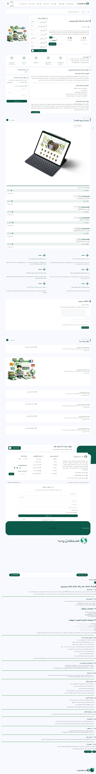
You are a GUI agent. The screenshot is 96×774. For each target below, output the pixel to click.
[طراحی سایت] (87, 548)
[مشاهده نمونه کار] (6, 193)
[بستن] (95, 582)
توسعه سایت (83, 556)
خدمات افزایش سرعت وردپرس (83, 347)
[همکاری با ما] (9, 562)
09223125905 (9, 83)
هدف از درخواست (74, 510)
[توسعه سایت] (87, 556)
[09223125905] (11, 575)
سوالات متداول (84, 567)
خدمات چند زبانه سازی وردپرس (83, 369)
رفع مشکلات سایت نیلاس (84, 219)
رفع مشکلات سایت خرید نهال (84, 187)
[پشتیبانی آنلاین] (92, 770)
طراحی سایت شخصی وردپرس (83, 404)
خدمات (83, 11)
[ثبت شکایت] (9, 570)
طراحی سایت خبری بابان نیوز (84, 198)
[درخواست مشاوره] (85, 574)
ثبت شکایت (85, 570)
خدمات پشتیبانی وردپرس (84, 392)
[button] (35, 112)
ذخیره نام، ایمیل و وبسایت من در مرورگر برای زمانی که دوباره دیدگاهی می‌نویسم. (74, 324)
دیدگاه (87, 317)
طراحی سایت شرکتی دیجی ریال (83, 241)
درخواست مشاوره (81, 574)
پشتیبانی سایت (83, 551)
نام (88, 319)
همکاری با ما (85, 562)
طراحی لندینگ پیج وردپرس (84, 416)
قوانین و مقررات (84, 565)
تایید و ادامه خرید (88, 751)
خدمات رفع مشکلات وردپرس (84, 428)
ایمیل (87, 321)
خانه (88, 11)
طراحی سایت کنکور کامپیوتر (84, 209)
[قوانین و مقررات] (9, 565)
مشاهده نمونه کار (10, 193)
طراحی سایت (83, 547)
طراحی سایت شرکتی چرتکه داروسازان (82, 230)
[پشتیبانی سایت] (87, 552)
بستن (94, 751)
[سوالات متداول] (9, 567)
